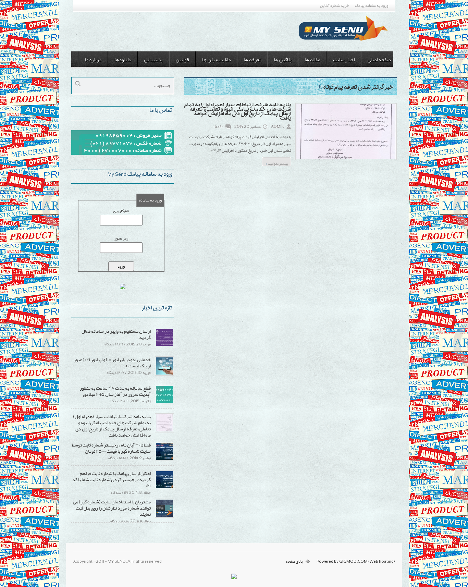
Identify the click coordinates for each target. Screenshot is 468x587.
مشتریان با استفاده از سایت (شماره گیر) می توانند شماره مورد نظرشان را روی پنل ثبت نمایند (112, 508)
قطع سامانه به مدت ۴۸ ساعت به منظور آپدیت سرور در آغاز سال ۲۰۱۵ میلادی (115, 391)
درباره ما (93, 59)
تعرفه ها (252, 59)
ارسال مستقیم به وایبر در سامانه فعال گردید (116, 334)
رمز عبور (121, 238)
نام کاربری (121, 211)
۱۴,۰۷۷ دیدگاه (117, 372)
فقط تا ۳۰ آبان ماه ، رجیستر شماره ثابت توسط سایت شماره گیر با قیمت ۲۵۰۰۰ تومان (111, 448)
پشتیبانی (153, 59)
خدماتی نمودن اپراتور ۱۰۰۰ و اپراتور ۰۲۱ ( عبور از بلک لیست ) (112, 362)
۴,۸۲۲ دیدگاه (120, 401)
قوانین (182, 59)
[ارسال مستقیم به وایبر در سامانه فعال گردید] (164, 346)
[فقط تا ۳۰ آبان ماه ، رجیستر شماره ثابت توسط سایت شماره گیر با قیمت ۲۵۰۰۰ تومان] (164, 459)
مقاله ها (312, 59)
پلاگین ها (283, 59)
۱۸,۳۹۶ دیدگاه (114, 344)
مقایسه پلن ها (216, 59)
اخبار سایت (344, 59)
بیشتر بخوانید (277, 162)
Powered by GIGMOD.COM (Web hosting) (356, 561)
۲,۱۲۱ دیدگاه (119, 492)
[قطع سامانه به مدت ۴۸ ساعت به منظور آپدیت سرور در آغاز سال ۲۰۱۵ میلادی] (164, 403)
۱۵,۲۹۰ (218, 126)
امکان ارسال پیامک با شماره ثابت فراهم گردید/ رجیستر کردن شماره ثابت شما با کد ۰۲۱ (111, 479)
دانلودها (122, 59)
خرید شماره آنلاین (334, 5)
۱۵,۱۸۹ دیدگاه (118, 458)
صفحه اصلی (379, 59)
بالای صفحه (294, 561)
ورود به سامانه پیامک (371, 5)
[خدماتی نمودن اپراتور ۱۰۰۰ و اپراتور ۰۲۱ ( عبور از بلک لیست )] (164, 374)
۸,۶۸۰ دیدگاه (119, 521)
